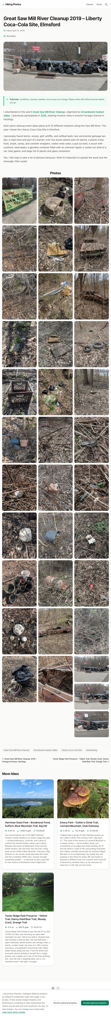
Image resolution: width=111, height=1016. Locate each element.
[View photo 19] (55, 535)
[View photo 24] (91, 248)
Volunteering (91, 750)
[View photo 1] (19, 201)
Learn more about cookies (13, 1012)
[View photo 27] (91, 392)
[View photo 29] (91, 488)
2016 (43, 115)
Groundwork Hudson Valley (45, 750)
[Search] (106, 4)
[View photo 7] (19, 488)
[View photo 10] (19, 631)
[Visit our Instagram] (58, 988)
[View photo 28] (91, 440)
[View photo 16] (55, 392)
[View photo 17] (55, 440)
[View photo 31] (91, 583)
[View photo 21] (55, 631)
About (99, 4)
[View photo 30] (91, 535)
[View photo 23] (91, 201)
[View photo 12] (55, 201)
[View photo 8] (19, 535)
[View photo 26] (91, 344)
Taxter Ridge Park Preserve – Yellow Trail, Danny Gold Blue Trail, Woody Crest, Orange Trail (26, 919)
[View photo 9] (19, 583)
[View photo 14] (55, 296)
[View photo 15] (55, 344)
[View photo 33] (91, 669)
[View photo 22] (55, 679)
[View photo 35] (91, 724)
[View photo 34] (91, 697)
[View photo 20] (55, 583)
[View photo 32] (91, 631)
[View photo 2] (19, 248)
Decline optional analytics (65, 1003)
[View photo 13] (55, 248)
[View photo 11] (19, 679)
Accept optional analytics (95, 1003)
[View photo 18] (55, 488)
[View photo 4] (19, 344)
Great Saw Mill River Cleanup (49, 112)
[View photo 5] (19, 392)
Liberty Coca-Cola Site (72, 750)
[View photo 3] (19, 296)
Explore (89, 4)
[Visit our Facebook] (53, 988)
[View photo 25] (91, 296)
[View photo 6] (19, 440)
